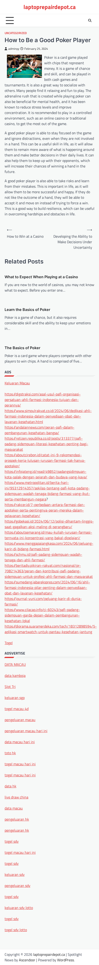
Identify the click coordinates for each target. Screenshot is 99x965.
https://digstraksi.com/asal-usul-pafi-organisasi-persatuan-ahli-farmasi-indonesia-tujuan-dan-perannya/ (43, 399)
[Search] (89, 20)
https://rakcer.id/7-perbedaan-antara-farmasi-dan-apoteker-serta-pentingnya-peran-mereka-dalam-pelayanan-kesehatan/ (45, 510)
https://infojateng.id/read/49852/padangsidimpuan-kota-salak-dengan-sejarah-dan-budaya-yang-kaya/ (46, 474)
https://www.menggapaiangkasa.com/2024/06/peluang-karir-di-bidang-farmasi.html (49, 546)
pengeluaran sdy (17, 885)
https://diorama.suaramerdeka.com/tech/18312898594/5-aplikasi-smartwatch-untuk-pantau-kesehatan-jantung (51, 629)
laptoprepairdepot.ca (49, 6)
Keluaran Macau (17, 383)
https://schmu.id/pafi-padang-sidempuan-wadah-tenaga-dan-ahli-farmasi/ (43, 557)
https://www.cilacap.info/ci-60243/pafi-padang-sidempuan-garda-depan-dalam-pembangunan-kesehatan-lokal (42, 615)
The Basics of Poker (22, 347)
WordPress (65, 960)
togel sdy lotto (16, 930)
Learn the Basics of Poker (27, 309)
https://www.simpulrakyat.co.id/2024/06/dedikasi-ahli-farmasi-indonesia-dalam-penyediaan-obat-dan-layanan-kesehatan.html (48, 416)
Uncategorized (16, 33)
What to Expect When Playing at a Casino (41, 277)
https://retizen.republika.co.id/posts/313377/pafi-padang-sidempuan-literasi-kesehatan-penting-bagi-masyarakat (46, 444)
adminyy (13, 49)
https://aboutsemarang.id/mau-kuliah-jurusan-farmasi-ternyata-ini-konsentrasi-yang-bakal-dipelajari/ (48, 535)
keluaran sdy (15, 874)
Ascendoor (27, 960)
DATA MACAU (15, 664)
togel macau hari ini (20, 852)
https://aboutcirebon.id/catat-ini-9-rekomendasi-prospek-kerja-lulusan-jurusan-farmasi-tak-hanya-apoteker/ (45, 460)
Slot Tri (10, 686)
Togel (9, 643)
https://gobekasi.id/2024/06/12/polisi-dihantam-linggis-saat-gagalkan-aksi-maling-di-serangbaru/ (49, 523)
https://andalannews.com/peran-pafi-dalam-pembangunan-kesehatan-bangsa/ (39, 430)
